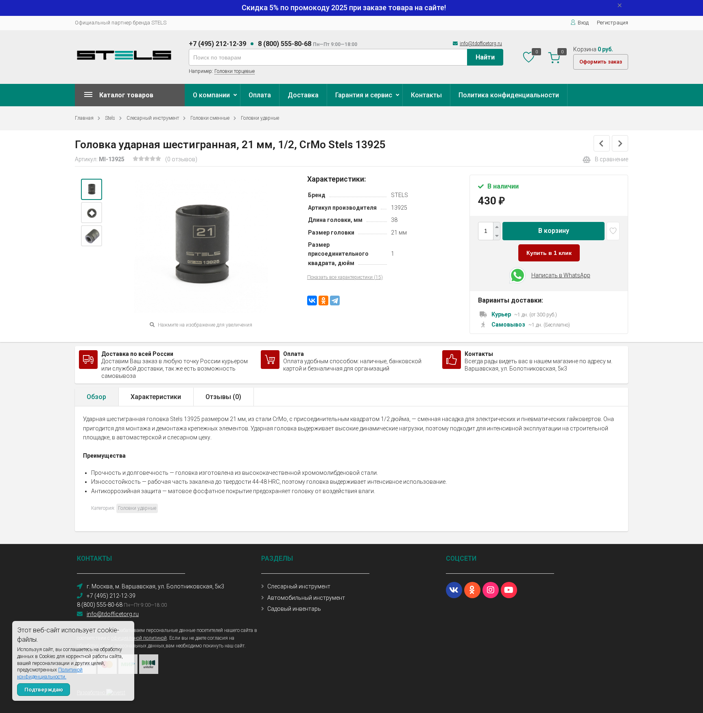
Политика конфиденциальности (508, 95)
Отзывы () (223, 397)
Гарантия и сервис (363, 95)
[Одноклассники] (323, 300)
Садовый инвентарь (294, 609)
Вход (583, 23)
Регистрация (612, 23)
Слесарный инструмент (153, 118)
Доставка (303, 95)
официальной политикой (139, 638)
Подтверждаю (43, 690)
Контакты (426, 95)
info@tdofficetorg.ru (481, 43)
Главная (84, 118)
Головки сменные (209, 118)
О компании (211, 95)
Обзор (96, 397)
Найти (485, 57)
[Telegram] (335, 300)
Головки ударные (260, 118)
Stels (110, 118)
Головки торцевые (234, 71)
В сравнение (611, 159)
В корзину (553, 231)
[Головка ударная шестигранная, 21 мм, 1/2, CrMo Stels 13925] (91, 189)
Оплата (260, 95)
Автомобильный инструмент (306, 598)
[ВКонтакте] (312, 300)
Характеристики (156, 397)
